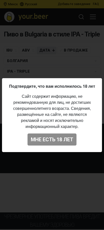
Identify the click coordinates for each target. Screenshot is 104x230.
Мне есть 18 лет (52, 139)
